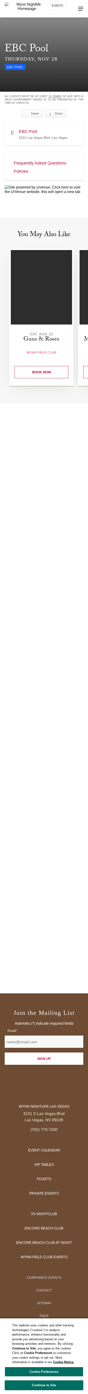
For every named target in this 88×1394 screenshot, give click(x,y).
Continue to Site (44, 1385)
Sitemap (44, 1303)
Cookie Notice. (63, 1362)
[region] (44, 1356)
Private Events (44, 1193)
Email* (12, 1030)
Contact (44, 1290)
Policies (21, 171)
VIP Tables (44, 1165)
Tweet (35, 113)
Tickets (44, 1179)
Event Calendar (44, 1150)
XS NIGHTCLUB (44, 1214)
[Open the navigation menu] (80, 9)
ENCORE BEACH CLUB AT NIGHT (44, 1243)
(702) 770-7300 (44, 1130)
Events (57, 5)
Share (59, 113)
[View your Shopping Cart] (54, 19)
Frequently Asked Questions (40, 163)
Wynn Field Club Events (44, 1257)
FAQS (44, 1316)
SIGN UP (44, 1059)
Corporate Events (44, 1277)
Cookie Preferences (44, 1371)
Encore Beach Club (44, 1228)
